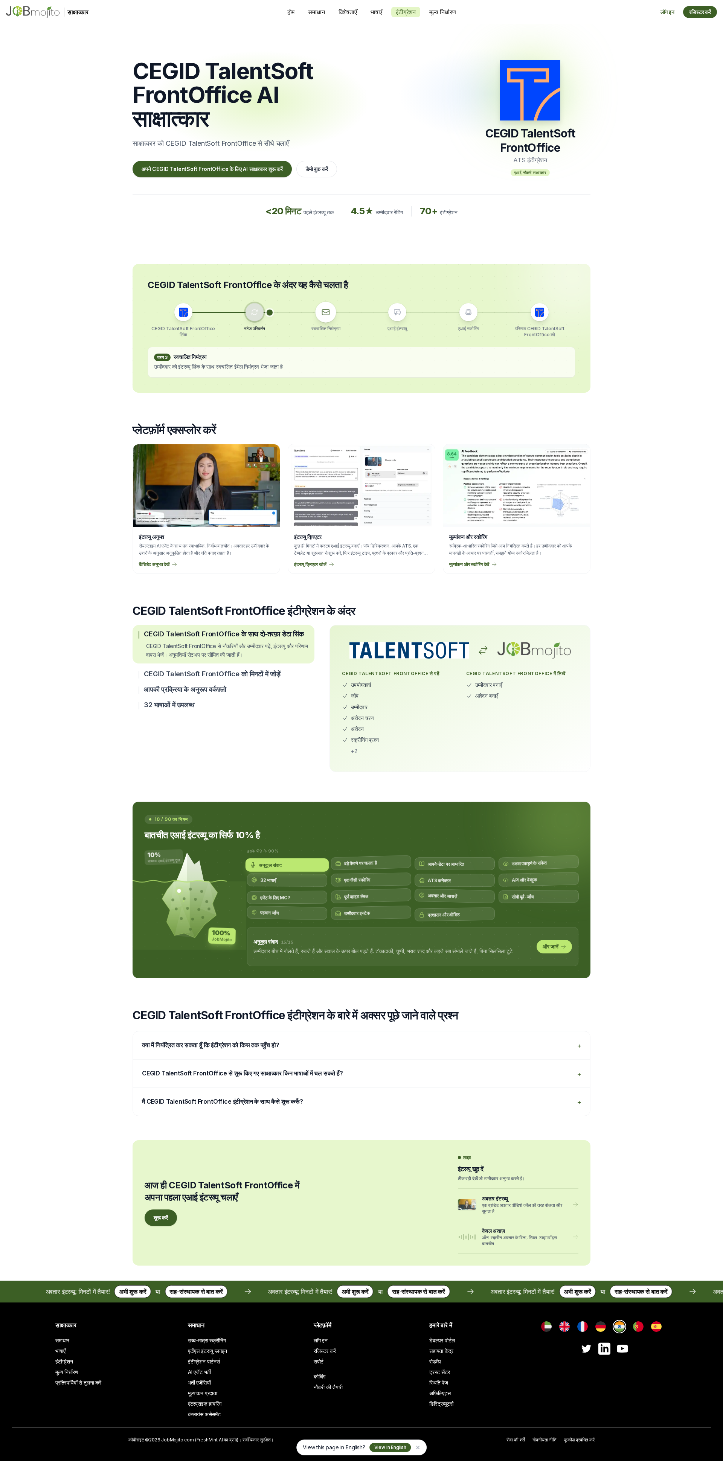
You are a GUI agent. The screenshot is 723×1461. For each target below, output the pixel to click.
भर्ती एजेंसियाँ (199, 1382)
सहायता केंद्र (441, 1351)
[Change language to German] (600, 1326)
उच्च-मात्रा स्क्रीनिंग (207, 1340)
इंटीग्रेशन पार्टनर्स (204, 1361)
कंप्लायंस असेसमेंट (204, 1414)
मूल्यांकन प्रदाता (202, 1393)
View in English (390, 1447)
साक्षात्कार (65, 1325)
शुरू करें (161, 1217)
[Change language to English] (564, 1326)
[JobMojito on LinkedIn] (604, 1348)
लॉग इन (667, 12)
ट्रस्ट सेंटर (439, 1372)
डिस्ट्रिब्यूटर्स (441, 1403)
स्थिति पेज (438, 1382)
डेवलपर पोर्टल (442, 1340)
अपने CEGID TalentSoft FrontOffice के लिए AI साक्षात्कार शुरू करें (212, 169)
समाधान (316, 12)
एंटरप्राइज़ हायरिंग (204, 1403)
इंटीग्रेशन (406, 12)
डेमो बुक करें (317, 169)
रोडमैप (435, 1361)
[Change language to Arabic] (546, 1326)
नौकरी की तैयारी (328, 1387)
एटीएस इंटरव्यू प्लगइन (207, 1351)
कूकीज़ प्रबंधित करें (579, 1440)
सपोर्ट (318, 1361)
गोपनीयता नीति (544, 1440)
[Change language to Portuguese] (638, 1326)
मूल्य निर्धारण (442, 12)
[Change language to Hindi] (619, 1327)
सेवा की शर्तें (515, 1440)
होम (291, 12)
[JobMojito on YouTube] (622, 1348)
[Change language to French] (582, 1326)
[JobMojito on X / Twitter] (586, 1348)
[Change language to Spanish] (656, 1326)
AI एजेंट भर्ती (199, 1372)
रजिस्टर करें (700, 12)
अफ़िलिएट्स (440, 1393)
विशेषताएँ (348, 12)
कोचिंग (319, 1376)
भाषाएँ (376, 12)
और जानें (550, 946)
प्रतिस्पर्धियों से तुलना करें (78, 1382)
